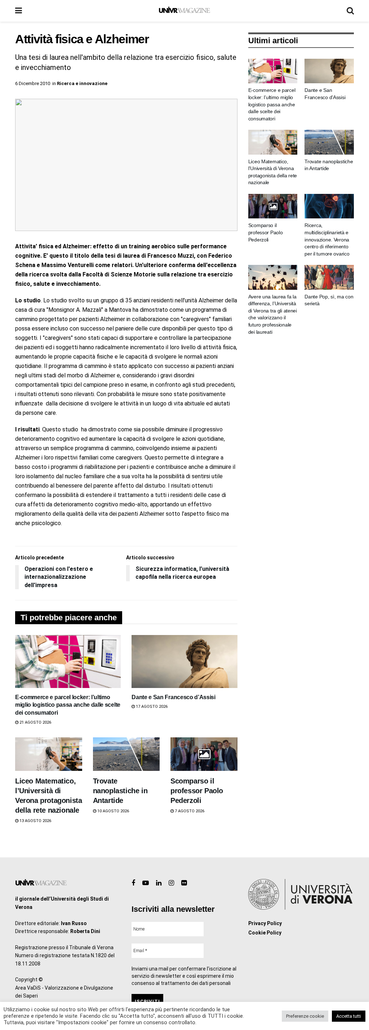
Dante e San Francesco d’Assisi (173, 697)
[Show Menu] (18, 11)
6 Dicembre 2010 (32, 83)
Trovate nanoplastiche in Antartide (120, 790)
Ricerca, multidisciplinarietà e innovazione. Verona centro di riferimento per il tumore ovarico (326, 239)
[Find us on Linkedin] (158, 883)
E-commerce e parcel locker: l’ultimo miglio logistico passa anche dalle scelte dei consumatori (67, 705)
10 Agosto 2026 (112, 811)
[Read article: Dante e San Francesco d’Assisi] (184, 661)
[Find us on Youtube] (145, 883)
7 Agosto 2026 (189, 811)
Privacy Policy (265, 923)
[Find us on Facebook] (133, 883)
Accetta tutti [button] (348, 1016)
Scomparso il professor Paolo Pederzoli (196, 790)
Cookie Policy (264, 933)
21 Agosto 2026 (34, 722)
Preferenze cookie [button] (305, 1016)
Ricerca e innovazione (82, 83)
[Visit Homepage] (184, 10)
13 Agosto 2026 (34, 820)
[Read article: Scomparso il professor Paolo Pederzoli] (203, 754)
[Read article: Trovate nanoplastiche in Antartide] (126, 754)
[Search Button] (350, 11)
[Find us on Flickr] (184, 883)
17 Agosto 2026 (151, 706)
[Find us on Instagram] (171, 883)
